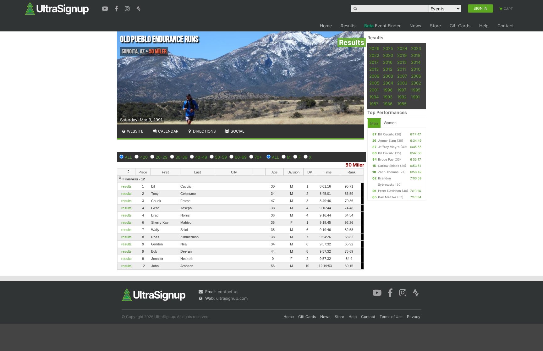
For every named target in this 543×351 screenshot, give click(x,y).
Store (435, 25)
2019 (402, 55)
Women (390, 122)
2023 (416, 48)
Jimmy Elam (387, 140)
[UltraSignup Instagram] (128, 8)
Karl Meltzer (387, 197)
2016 (387, 62)
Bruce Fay (386, 159)
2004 (388, 82)
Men (374, 123)
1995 (415, 89)
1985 (402, 103)
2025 (388, 48)
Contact (505, 25)
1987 (373, 103)
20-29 (161, 157)
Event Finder (382, 25)
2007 (402, 76)
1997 (401, 89)
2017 (373, 62)
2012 (387, 69)
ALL (128, 157)
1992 (402, 96)
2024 (402, 48)
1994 (374, 96)
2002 (416, 82)
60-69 (241, 157)
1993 (387, 96)
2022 (374, 55)
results (126, 186)
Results (348, 25)
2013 (374, 69)
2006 (416, 76)
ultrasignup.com (232, 298)
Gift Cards (460, 25)
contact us (228, 291)
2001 (374, 89)
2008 (388, 76)
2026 (374, 48)
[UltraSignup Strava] (138, 8)
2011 (401, 69)
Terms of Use (391, 316)
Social (237, 131)
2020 (388, 55)
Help (484, 25)
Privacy (413, 316)
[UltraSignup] (57, 8)
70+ (258, 157)
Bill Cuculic (386, 134)
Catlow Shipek (388, 165)
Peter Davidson (389, 191)
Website (134, 131)
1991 (415, 96)
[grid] (240, 222)
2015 (402, 62)
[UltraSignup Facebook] (117, 8)
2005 (374, 82)
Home (326, 25)
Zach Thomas (388, 172)
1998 (387, 89)
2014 (415, 62)
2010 (415, 69)
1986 (387, 103)
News (415, 25)
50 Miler (354, 165)
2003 (402, 82)
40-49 (201, 157)
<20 (144, 157)
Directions (204, 131)
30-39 (181, 157)
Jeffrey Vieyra (389, 147)
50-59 (221, 157)
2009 (374, 76)
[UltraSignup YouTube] (105, 8)
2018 (415, 55)
